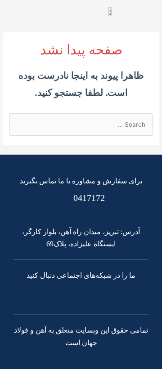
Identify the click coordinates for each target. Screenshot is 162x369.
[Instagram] (69, 294)
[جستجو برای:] (81, 124)
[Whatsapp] (92, 294)
